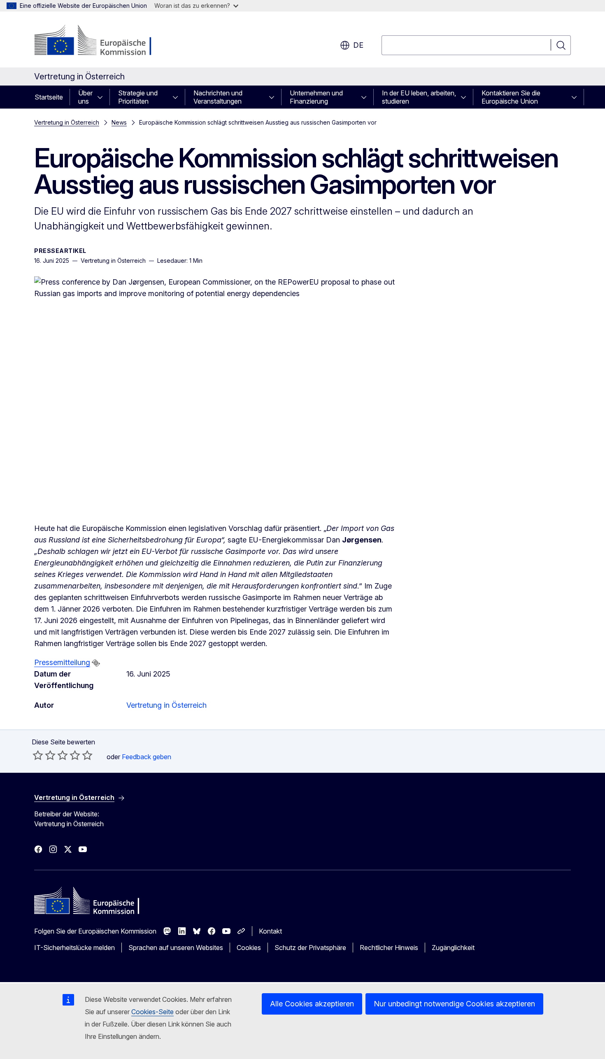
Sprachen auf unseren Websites (175, 947)
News (119, 122)
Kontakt (270, 931)
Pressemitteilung (62, 662)
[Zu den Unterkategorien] (102, 97)
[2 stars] (44, 755)
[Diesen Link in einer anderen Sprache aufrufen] (96, 663)
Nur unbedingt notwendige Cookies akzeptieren (454, 1003)
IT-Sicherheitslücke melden (74, 947)
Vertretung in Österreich (66, 122)
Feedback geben (146, 757)
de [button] (358, 45)
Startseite (49, 97)
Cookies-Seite (152, 1012)
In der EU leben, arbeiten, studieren (419, 97)
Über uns (85, 97)
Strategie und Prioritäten (138, 97)
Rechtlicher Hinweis (389, 947)
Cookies (249, 947)
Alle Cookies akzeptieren (312, 1003)
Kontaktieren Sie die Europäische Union (511, 97)
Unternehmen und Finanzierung (316, 97)
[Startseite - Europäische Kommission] (100, 41)
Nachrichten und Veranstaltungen (217, 97)
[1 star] (38, 755)
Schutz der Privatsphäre (310, 947)
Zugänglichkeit (453, 947)
